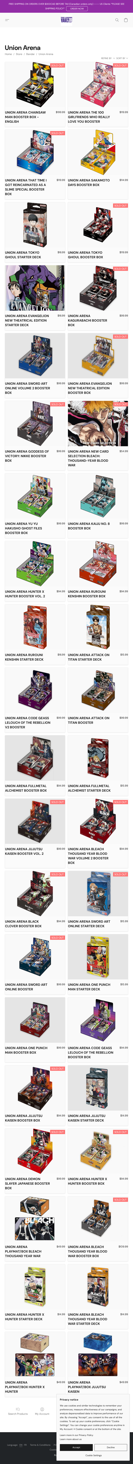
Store (19, 54)
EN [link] (21, 1444)
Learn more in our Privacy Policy (76, 1435)
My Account (42, 1414)
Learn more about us (71, 1439)
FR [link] (25, 1444)
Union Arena (46, 54)
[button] (77, 8)
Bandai (30, 54)
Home (8, 54)
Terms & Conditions (40, 1444)
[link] (93, 1454)
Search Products (18, 1414)
